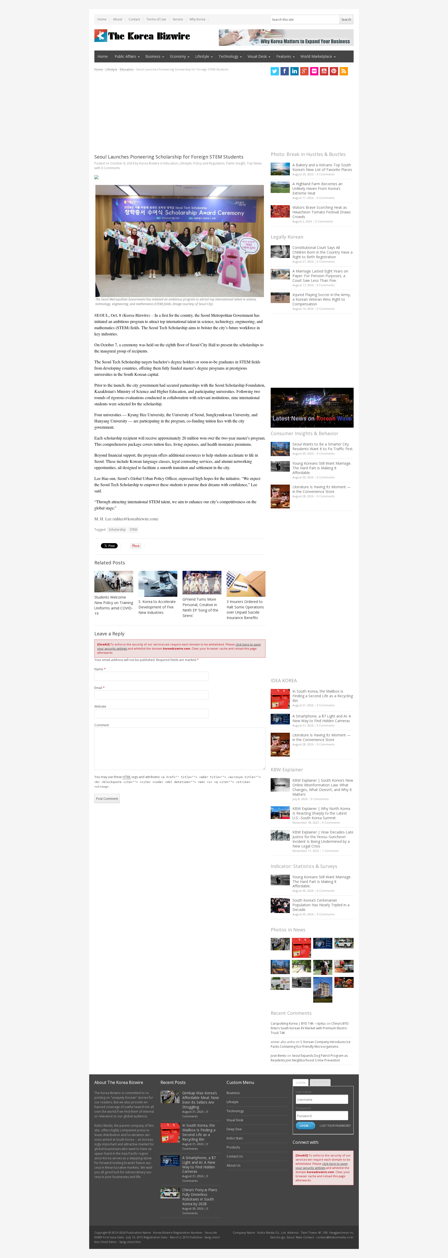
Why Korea (197, 19)
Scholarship (117, 529)
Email (99, 688)
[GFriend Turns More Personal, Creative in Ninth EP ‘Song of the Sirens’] (202, 582)
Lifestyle (202, 56)
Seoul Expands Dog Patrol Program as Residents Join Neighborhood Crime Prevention (309, 1057)
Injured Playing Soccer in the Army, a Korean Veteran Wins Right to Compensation (321, 299)
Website (100, 706)
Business (152, 56)
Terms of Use (156, 19)
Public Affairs (125, 56)
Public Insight (235, 163)
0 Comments (325, 174)
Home (102, 19)
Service (178, 19)
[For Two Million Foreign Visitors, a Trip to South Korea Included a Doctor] (301, 966)
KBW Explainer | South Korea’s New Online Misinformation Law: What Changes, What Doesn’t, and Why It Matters (322, 787)
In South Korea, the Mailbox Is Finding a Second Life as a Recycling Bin (322, 696)
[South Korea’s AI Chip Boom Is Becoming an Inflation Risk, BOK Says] (344, 966)
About (117, 19)
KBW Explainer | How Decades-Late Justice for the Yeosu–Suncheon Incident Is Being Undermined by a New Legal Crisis (322, 839)
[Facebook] (285, 71)
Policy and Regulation (209, 163)
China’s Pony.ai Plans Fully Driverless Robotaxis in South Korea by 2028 (199, 1196)
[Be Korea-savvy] (143, 35)
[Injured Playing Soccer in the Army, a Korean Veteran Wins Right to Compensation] (280, 297)
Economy (178, 56)
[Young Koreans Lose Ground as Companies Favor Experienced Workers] (322, 967)
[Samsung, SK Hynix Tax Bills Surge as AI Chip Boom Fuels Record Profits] (280, 983)
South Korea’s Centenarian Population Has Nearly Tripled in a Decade (320, 905)
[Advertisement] (179, 112)
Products (233, 1147)
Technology (228, 56)
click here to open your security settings (322, 1166)
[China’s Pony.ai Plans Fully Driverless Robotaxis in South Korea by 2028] (344, 943)
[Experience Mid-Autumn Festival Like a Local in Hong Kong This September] (344, 982)
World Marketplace (316, 56)
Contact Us (235, 1156)
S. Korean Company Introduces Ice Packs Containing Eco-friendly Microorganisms (311, 1044)
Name (100, 669)
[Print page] (179, 177)
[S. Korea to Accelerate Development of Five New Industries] (157, 584)
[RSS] (344, 71)
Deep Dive (234, 1129)
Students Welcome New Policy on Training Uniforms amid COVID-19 (113, 605)
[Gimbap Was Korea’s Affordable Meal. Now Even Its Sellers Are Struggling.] (280, 944)
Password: (303, 1108)
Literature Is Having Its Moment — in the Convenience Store (321, 489)
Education (127, 69)
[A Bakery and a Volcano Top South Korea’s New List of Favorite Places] (280, 169)
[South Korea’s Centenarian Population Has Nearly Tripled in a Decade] (280, 905)
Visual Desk (257, 56)
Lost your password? (335, 1125)
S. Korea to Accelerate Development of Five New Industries (157, 607)
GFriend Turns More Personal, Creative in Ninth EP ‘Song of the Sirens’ (200, 607)
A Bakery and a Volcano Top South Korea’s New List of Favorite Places (322, 167)
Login (300, 1082)
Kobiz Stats (235, 1138)
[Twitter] (275, 71)
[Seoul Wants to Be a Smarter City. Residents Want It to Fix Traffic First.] (280, 449)
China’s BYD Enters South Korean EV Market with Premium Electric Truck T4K (310, 1028)
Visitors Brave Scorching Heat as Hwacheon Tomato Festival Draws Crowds (321, 212)
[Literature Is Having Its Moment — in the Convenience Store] (280, 496)
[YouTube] (324, 71)
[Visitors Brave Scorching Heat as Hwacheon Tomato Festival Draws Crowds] (280, 211)
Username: (304, 1092)
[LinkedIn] (294, 71)
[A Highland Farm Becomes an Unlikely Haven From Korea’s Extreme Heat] (280, 187)
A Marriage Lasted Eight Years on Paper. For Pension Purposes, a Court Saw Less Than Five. (320, 276)
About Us (233, 1165)
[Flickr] (314, 71)
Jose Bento (278, 1055)
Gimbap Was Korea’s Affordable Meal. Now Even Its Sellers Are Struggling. (200, 1099)
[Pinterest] (334, 71)
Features (283, 56)
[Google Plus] (304, 71)
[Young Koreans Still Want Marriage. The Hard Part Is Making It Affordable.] (280, 466)
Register (320, 1082)
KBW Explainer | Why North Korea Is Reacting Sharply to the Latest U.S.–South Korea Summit (321, 813)
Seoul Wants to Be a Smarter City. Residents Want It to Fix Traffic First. (322, 446)
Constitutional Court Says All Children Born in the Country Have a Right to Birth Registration (322, 252)
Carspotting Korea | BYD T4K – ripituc (298, 1023)
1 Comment (330, 851)
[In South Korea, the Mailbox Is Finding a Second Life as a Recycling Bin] (280, 699)
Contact (134, 19)
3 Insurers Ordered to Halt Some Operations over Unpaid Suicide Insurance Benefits (245, 609)
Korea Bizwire (149, 163)
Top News (254, 163)
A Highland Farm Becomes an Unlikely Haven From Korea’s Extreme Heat (317, 188)
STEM (133, 529)
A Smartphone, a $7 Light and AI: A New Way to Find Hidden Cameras (321, 718)
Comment (101, 725)
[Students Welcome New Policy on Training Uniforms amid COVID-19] (113, 581)
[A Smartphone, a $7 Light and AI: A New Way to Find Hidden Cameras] (280, 719)
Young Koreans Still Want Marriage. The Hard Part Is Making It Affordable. (321, 468)
